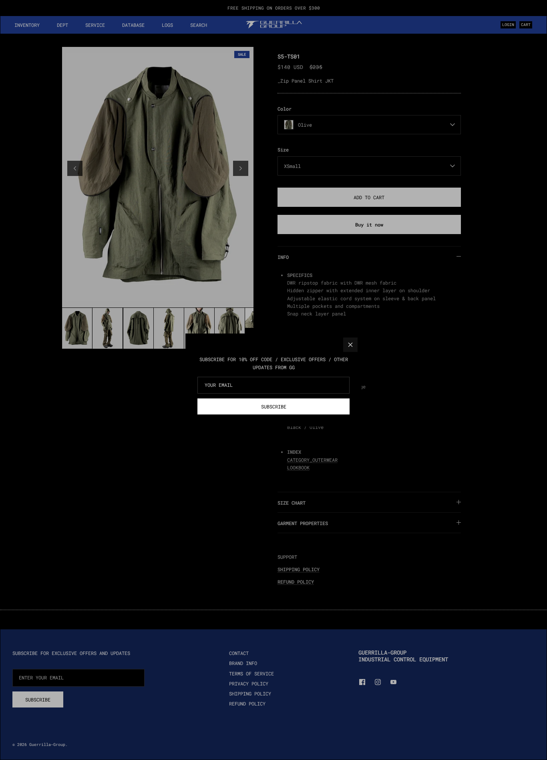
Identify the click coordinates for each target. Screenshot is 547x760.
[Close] (350, 345)
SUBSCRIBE (273, 406)
